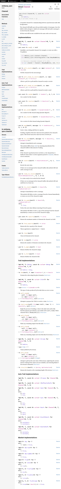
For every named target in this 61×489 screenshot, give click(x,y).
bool (39, 247)
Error (24, 287)
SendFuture (47, 125)
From (26, 460)
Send (42, 388)
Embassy (3, 1)
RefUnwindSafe (46, 383)
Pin (27, 295)
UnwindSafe (44, 427)
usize (46, 13)
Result (49, 138)
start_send (24, 304)
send (25, 125)
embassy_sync (22, 4)
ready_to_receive (30, 174)
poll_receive (28, 68)
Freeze (43, 378)
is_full (26, 254)
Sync (42, 398)
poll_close (24, 326)
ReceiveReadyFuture (25, 175)
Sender (43, 94)
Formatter (38, 272)
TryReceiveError (24, 189)
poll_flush (24, 315)
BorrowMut (28, 454)
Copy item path (32, 6)
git (22, 1)
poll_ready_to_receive (31, 77)
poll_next (24, 352)
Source (20, 9)
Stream (42, 339)
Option (28, 358)
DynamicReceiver (46, 117)
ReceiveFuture (42, 160)
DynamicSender (44, 110)
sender (30, 94)
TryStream (33, 481)
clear (26, 233)
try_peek (27, 200)
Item (23, 347)
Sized (30, 445)
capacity (31, 216)
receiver (31, 101)
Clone (24, 205)
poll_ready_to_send (30, 85)
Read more (47, 275)
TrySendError (23, 140)
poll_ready (24, 293)
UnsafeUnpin (44, 417)
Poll (22, 70)
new (29, 47)
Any (26, 441)
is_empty (27, 247)
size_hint (24, 367)
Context (48, 68)
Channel (43, 41)
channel (28, 4)
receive (26, 160)
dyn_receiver (28, 117)
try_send (27, 138)
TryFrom (30, 469)
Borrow (27, 447)
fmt (22, 272)
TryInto (30, 475)
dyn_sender (27, 110)
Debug (29, 264)
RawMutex (25, 16)
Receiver (45, 101)
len (25, 240)
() (35, 78)
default (30, 1)
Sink (42, 279)
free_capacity (28, 223)
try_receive (28, 187)
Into (28, 463)
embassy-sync (13, 1)
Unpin (42, 407)
